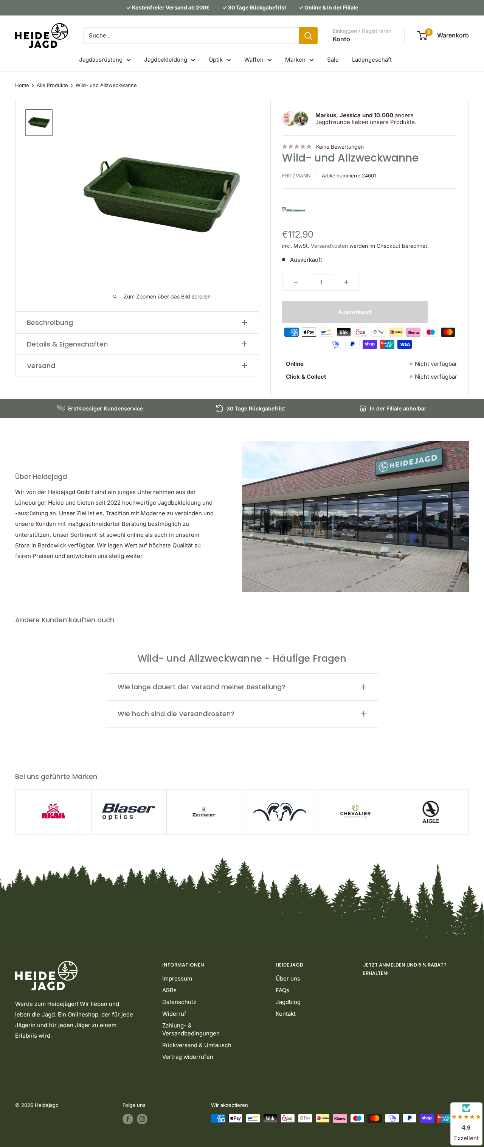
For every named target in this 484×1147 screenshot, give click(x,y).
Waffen (254, 59)
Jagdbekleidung (165, 59)
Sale (333, 59)
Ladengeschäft (372, 59)
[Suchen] (308, 35)
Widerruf (174, 1013)
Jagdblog (288, 1002)
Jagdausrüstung (101, 59)
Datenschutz (179, 1002)
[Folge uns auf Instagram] (142, 1119)
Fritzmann (296, 176)
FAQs (282, 990)
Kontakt (286, 1013)
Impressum (177, 978)
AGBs (169, 990)
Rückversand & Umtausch (196, 1045)
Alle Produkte (52, 85)
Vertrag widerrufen (187, 1056)
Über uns (288, 978)
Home (22, 85)
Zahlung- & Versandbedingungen (191, 1029)
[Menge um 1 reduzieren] (295, 282)
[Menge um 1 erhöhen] (346, 282)
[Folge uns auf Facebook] (128, 1119)
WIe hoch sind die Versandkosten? (176, 713)
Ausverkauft (355, 312)
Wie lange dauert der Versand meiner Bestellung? (201, 687)
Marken (295, 59)
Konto (341, 39)
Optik (216, 59)
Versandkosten (329, 245)
